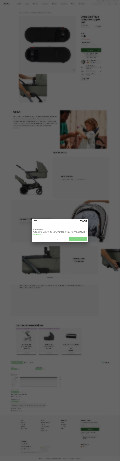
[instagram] (21, 449)
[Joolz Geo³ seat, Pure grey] (26, 336)
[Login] (112, 4)
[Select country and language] (118, 4)
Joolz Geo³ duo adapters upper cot (38, 12)
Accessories (25, 12)
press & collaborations (45, 426)
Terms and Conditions (30, 452)
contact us (43, 424)
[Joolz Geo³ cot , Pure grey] (49, 336)
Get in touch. (85, 79)
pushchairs (23, 422)
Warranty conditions (57, 458)
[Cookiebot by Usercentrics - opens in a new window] (81, 221)
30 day (87, 71)
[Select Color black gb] (84, 36)
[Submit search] (110, 4)
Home (20, 12)
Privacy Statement (37, 234)
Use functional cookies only (42, 239)
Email (83, 425)
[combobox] (100, 3)
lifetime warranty (24, 428)
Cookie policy (71, 458)
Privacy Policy (37, 452)
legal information (44, 430)
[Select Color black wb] (82, 36)
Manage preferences (59, 239)
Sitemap (40, 458)
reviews (62, 428)
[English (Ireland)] (41, 447)
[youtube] (24, 449)
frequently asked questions (46, 422)
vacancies (63, 422)
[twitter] (28, 449)
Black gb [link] (50, 12)
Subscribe (90, 429)
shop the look (63, 426)
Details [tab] (60, 225)
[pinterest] (26, 449)
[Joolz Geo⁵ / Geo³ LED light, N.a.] (71, 336)
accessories (23, 424)
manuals (42, 428)
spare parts (23, 426)
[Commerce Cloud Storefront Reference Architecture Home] (6, 4)
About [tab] (78, 225)
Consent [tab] (41, 225)
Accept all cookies (78, 239)
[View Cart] (115, 4)
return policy (63, 424)
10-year (88, 73)
